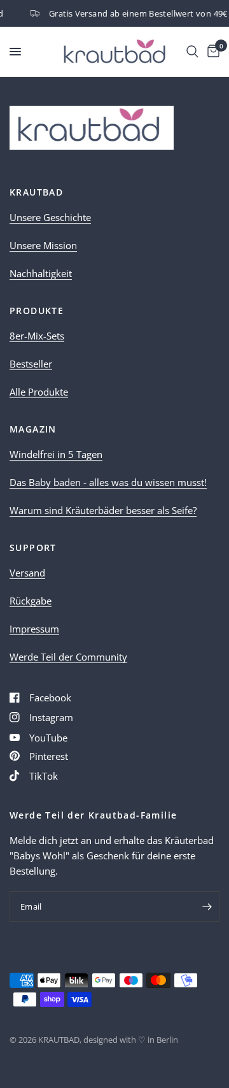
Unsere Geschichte (50, 217)
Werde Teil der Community (68, 656)
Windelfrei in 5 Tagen (56, 454)
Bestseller (31, 363)
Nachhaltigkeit (41, 273)
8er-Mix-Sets (37, 335)
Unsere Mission (43, 245)
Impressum (34, 628)
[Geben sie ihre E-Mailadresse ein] (206, 906)
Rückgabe (31, 600)
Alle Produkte (39, 391)
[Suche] (192, 51)
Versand (27, 572)
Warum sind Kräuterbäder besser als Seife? (103, 510)
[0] (211, 51)
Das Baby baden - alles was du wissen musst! (108, 482)
